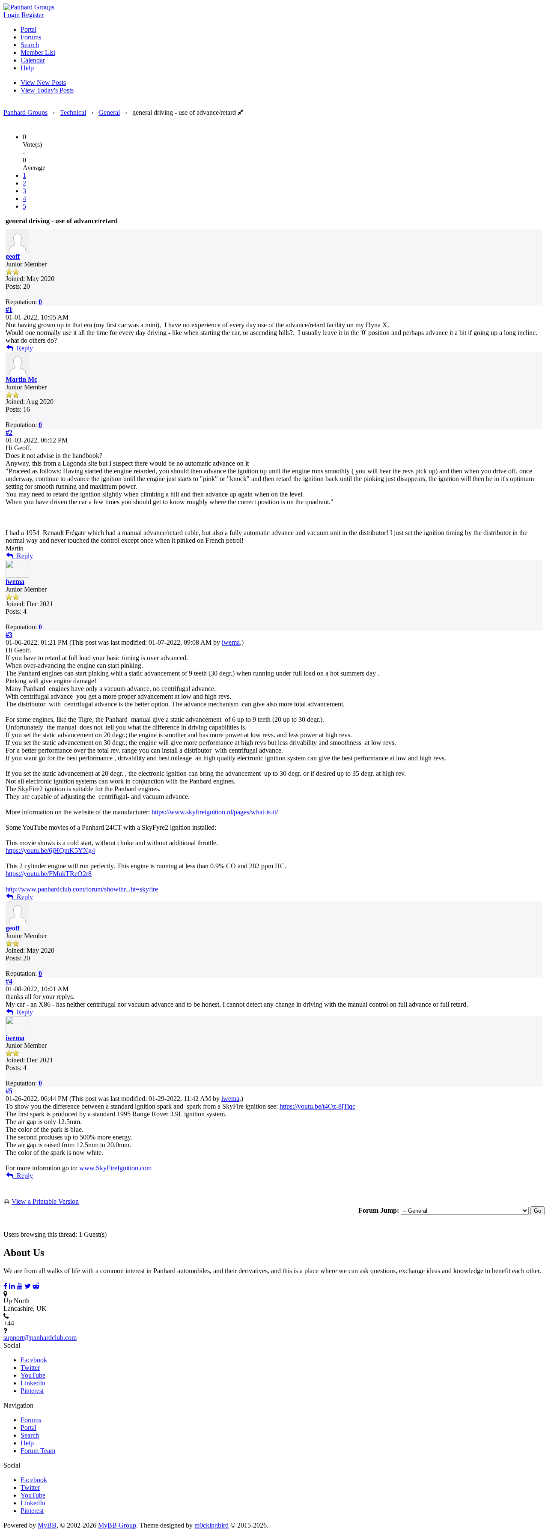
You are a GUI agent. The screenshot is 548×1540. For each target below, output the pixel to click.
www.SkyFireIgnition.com (115, 1168)
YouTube (33, 1375)
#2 (9, 432)
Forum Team (38, 1450)
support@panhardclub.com (40, 1337)
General (109, 112)
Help (27, 68)
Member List (38, 52)
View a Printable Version (45, 1201)
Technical (73, 112)
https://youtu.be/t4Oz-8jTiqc (317, 1106)
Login (11, 14)
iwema (15, 581)
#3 (9, 634)
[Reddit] (36, 1286)
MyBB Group (117, 1525)
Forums (31, 37)
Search (30, 44)
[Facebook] (5, 1286)
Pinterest (32, 1390)
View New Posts (43, 82)
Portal (28, 29)
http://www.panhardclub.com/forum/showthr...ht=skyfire (82, 889)
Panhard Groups (25, 112)
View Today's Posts (47, 90)
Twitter (30, 1367)
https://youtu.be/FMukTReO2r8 (49, 873)
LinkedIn (33, 1383)
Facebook (34, 1360)
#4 (9, 981)
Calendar (33, 60)
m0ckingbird (211, 1525)
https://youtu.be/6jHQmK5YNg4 (50, 850)
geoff (13, 256)
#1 (9, 309)
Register (32, 14)
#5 (9, 1090)
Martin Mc (21, 379)
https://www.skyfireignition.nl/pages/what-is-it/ (215, 812)
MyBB (47, 1525)
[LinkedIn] (12, 1286)
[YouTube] (20, 1286)
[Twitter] (27, 1286)
